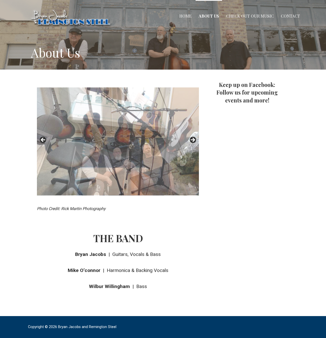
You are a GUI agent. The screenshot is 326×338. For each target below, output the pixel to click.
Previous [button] (43, 140)
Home (185, 16)
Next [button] (192, 140)
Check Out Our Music (250, 16)
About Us (209, 16)
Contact (290, 16)
